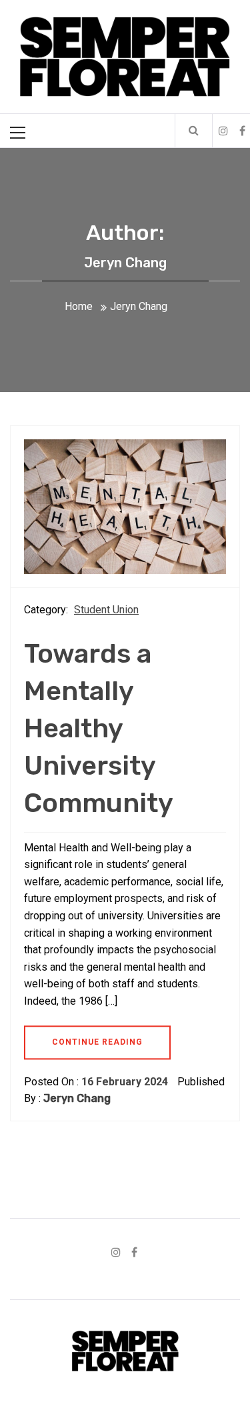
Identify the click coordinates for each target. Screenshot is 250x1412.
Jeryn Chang (77, 1098)
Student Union (106, 609)
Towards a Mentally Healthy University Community (98, 728)
